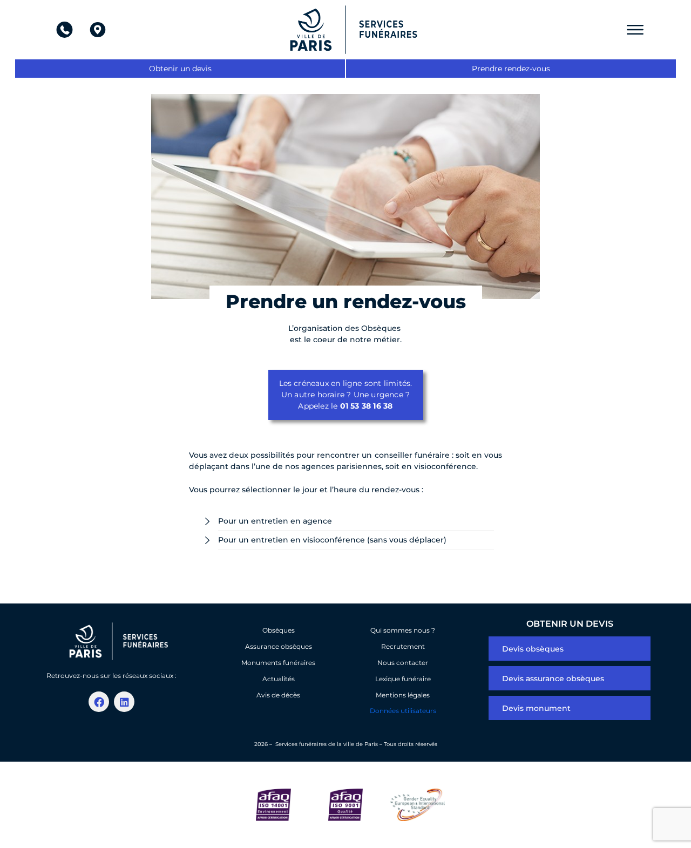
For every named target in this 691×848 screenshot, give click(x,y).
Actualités (278, 679)
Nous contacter (402, 663)
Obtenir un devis (180, 68)
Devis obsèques (533, 649)
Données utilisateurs (403, 711)
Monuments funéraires (278, 663)
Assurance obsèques (278, 646)
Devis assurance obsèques (553, 678)
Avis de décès (278, 695)
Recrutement (403, 646)
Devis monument (536, 708)
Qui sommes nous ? (402, 630)
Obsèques (278, 630)
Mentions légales (403, 695)
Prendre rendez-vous (511, 68)
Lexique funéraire (403, 679)
